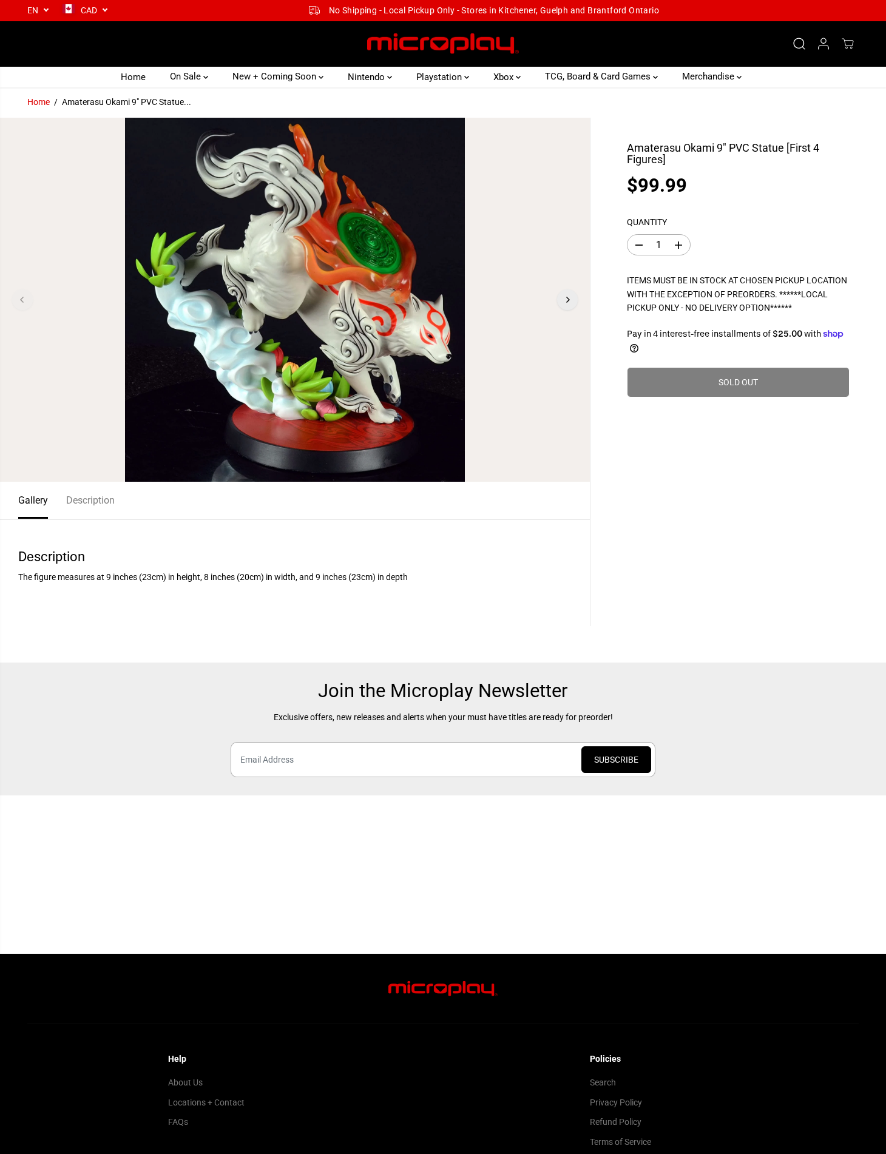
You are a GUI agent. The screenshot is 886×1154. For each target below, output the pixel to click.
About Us (185, 1082)
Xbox (504, 76)
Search (603, 1082)
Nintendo (367, 76)
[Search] (799, 44)
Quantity (647, 222)
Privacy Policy (616, 1102)
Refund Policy (615, 1122)
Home (133, 76)
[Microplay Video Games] (443, 44)
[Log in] (823, 44)
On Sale (186, 76)
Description (90, 500)
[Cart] (848, 44)
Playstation (440, 76)
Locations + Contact (206, 1102)
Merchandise (709, 76)
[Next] (567, 299)
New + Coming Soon (275, 76)
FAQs (178, 1122)
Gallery (33, 500)
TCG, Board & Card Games (599, 76)
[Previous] (22, 299)
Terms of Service (620, 1142)
